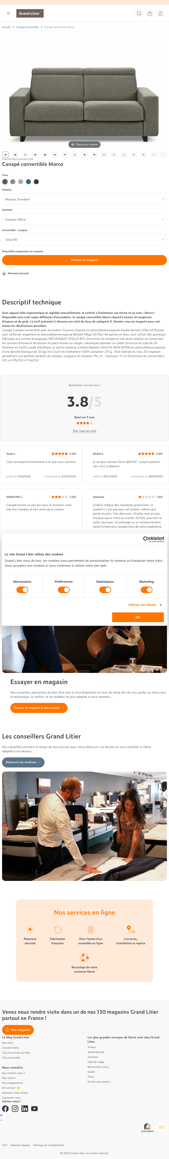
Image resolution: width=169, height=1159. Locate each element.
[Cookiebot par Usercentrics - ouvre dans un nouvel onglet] (146, 539)
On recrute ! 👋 (11, 1087)
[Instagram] (15, 1108)
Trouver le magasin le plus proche (37, 707)
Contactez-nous (11, 1097)
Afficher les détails (142, 605)
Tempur (92, 1047)
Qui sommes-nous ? (13, 1073)
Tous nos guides (11, 1057)
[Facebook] (5, 1108)
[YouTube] (34, 1108)
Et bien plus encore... (100, 1081)
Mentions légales (20, 1145)
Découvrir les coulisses (21, 762)
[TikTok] (44, 1108)
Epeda (91, 1071)
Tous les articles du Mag (16, 1052)
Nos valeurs (9, 1078)
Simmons (93, 1057)
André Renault (96, 1052)
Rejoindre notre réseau (15, 1092)
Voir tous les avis (84, 431)
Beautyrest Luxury (98, 1066)
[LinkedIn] (24, 1108)
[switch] (64, 589)
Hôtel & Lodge (96, 1062)
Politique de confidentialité (48, 1145)
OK (138, 617)
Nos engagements (12, 1083)
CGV (4, 1145)
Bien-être (7, 1042)
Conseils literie (10, 1047)
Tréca (91, 1076)
